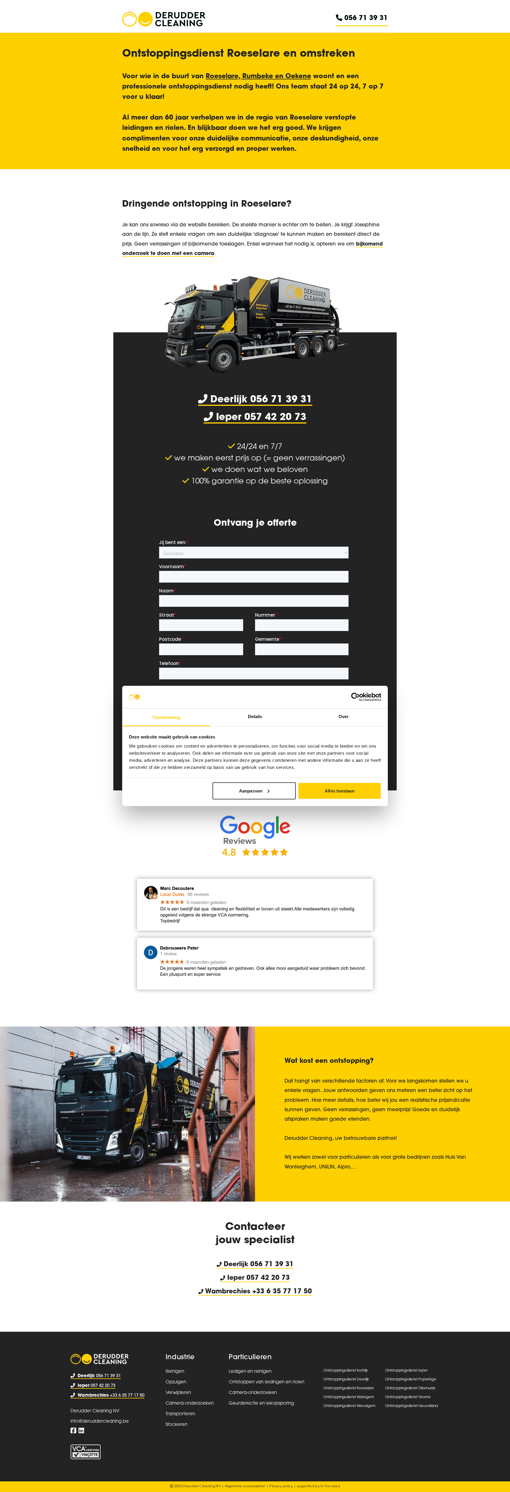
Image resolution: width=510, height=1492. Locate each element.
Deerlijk (236, 1264)
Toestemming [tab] (166, 717)
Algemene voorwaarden (245, 1486)
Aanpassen (250, 790)
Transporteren (180, 1414)
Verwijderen (178, 1393)
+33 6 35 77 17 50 (111, 1395)
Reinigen (175, 1372)
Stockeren (176, 1425)
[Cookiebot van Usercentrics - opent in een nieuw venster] (355, 696)
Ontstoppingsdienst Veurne (408, 1397)
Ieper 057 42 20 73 (257, 1278)
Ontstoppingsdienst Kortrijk (345, 1370)
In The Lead (330, 1486)
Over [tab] (344, 716)
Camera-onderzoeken (190, 1403)
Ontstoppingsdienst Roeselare (348, 1388)
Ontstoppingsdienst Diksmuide (410, 1388)
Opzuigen (176, 1382)
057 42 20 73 (96, 1386)
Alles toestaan (339, 790)
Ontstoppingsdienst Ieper (406, 1370)
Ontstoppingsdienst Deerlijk (346, 1379)
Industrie (180, 1357)
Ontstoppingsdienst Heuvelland (411, 1406)
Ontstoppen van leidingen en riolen (266, 1382)
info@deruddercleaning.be (100, 1421)
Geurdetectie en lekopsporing (261, 1403)
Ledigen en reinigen (250, 1372)
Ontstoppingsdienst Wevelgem (349, 1406)
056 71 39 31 (365, 18)
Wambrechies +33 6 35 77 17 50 (257, 1291)
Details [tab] (255, 716)
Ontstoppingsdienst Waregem (348, 1397)
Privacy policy (281, 1486)
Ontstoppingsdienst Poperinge (410, 1379)
